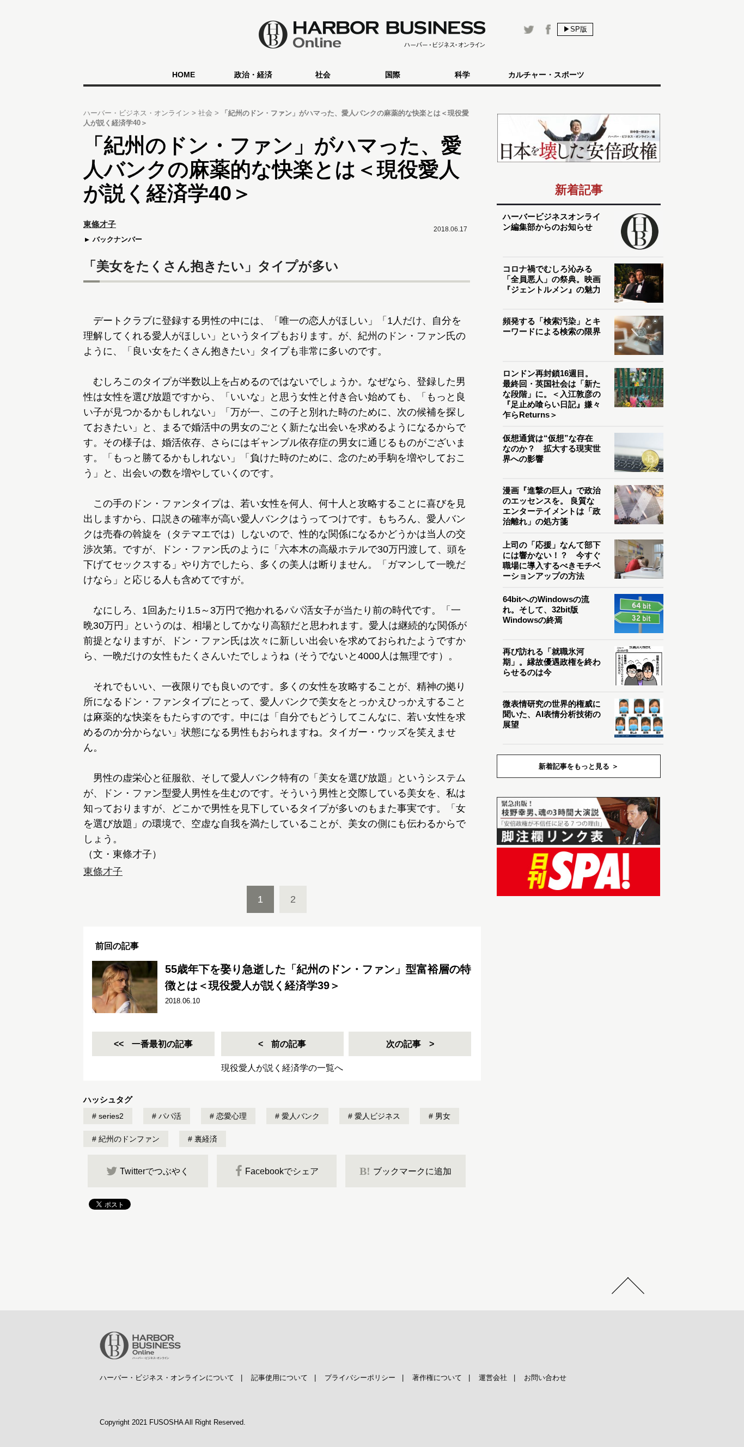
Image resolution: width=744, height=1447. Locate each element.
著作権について (437, 1378)
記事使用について (279, 1378)
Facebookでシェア (282, 1171)
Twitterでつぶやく (154, 1171)
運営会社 (493, 1378)
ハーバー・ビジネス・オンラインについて (167, 1378)
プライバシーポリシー (360, 1378)
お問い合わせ (545, 1378)
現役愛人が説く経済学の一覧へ (282, 1067)
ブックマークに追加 (405, 1171)
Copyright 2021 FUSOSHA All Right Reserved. (173, 1422)
